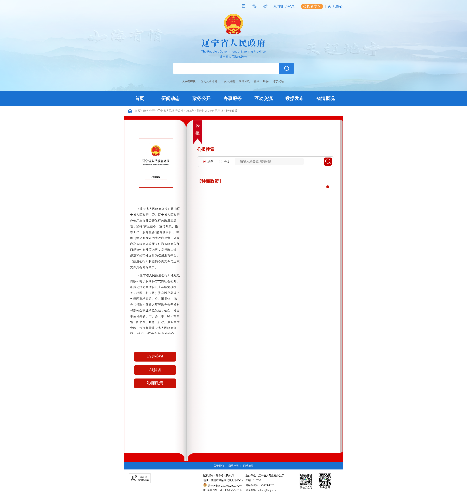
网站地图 (248, 465)
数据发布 (294, 98)
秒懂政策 (232, 110)
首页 (139, 98)
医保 (266, 81)
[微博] (265, 6)
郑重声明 (233, 465)
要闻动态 (170, 98)
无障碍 (337, 6)
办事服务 (232, 98)
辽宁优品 (278, 81)
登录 (291, 6)
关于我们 (219, 465)
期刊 (200, 110)
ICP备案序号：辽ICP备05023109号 (222, 490)
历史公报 (155, 356)
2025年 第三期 (214, 110)
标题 (210, 161)
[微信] (254, 6)
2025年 (190, 110)
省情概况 (326, 98)
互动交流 (263, 98)
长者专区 (313, 6)
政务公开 (201, 98)
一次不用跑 (228, 81)
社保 (256, 81)
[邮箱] (243, 6)
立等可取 (244, 81)
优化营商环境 (209, 81)
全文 (227, 161)
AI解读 (155, 369)
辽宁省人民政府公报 (170, 110)
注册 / (282, 6)
